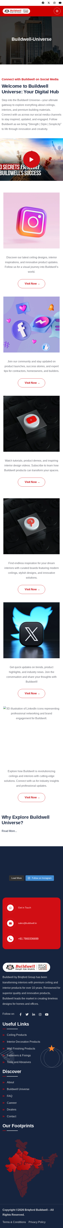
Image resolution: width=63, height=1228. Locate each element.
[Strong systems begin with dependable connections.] (52, 855)
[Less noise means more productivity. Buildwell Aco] (31, 855)
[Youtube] (60, 3)
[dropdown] (57, 11)
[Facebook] (43, 3)
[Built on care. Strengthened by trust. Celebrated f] (11, 855)
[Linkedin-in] (33, 1014)
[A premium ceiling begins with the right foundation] (52, 867)
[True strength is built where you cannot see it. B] (11, 867)
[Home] (16, 11)
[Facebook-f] (20, 1014)
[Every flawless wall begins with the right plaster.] (31, 867)
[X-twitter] (49, 3)
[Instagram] (54, 3)
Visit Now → (32, 283)
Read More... (9, 831)
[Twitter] (27, 1014)
